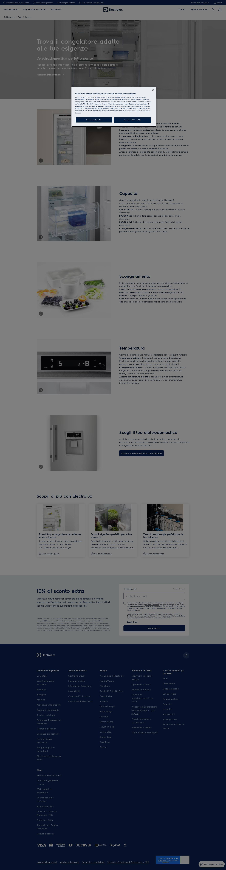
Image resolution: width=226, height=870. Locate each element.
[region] (113, 107)
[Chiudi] (153, 90)
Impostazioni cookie (94, 120)
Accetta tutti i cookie (132, 120)
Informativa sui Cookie (133, 111)
